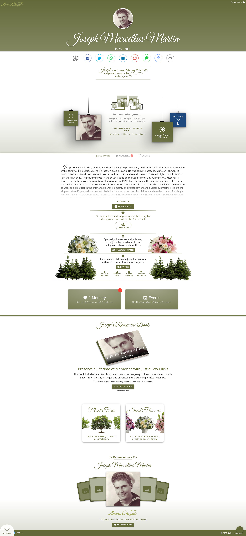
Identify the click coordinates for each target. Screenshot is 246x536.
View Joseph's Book (123, 387)
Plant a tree (123, 267)
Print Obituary (124, 206)
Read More (123, 201)
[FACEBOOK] (87, 58)
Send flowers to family (123, 250)
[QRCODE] (76, 58)
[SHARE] (158, 58)
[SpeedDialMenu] (239, 529)
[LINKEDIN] (123, 58)
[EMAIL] (135, 58)
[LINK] (170, 58)
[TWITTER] (99, 58)
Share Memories (124, 525)
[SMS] (146, 58)
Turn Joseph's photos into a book (127, 129)
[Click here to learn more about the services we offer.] (123, 513)
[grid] (123, 120)
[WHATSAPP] (111, 58)
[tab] (103, 155)
